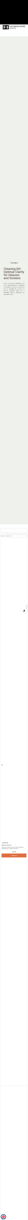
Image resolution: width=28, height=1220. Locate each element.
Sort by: (2, 536)
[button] (9, 32)
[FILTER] (27, 610)
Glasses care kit (6, 845)
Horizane (5, 843)
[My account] (16, 32)
